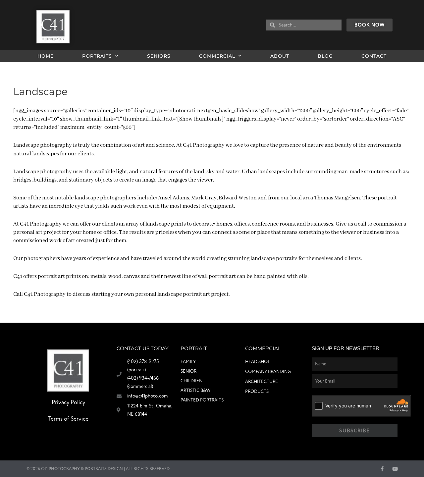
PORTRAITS (97, 56)
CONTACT (374, 56)
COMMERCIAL (217, 56)
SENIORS (159, 56)
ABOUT (279, 56)
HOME (45, 56)
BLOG (325, 56)
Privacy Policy (68, 402)
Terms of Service (68, 419)
